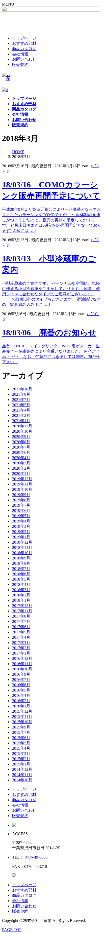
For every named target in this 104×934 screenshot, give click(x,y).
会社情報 (20, 54)
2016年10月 (22, 669)
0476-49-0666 (36, 857)
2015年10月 (22, 722)
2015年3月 (21, 753)
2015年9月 (21, 727)
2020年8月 (21, 442)
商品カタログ (24, 49)
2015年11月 (22, 716)
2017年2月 (21, 648)
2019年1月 (21, 537)
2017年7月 (21, 621)
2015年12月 (22, 711)
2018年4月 (21, 584)
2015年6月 (21, 738)
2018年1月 (21, 600)
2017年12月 (22, 605)
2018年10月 (22, 553)
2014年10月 (22, 780)
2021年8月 (21, 394)
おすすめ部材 (24, 43)
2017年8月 (21, 616)
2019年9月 (21, 495)
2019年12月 (22, 479)
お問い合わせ (24, 59)
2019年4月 (21, 521)
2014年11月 (22, 775)
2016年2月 (21, 701)
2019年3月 (21, 526)
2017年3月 (21, 642)
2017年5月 (21, 632)
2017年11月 (22, 611)
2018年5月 (21, 579)
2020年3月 (21, 463)
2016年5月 (21, 690)
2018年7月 (21, 568)
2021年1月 (21, 421)
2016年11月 (22, 664)
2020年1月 (21, 473)
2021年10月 (22, 389)
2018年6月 (21, 574)
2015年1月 (21, 764)
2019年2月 (21, 532)
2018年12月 (22, 542)
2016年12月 (22, 658)
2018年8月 (21, 563)
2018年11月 (22, 547)
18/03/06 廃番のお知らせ (49, 332)
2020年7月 (21, 447)
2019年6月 (21, 510)
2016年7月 (21, 679)
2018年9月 (21, 558)
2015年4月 (21, 748)
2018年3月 (21, 590)
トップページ (24, 38)
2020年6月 (21, 452)
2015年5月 (21, 743)
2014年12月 (22, 769)
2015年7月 (21, 732)
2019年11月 (22, 484)
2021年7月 (21, 399)
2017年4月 (21, 637)
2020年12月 (22, 426)
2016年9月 (21, 674)
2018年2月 (21, 595)
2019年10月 (22, 489)
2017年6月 (21, 627)
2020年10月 (22, 431)
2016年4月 (21, 695)
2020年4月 (21, 458)
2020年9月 (21, 436)
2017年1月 (21, 653)
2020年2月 (21, 468)
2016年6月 (21, 685)
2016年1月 (21, 706)
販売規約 (20, 64)
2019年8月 (21, 500)
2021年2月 (21, 415)
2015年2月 (21, 759)
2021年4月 (21, 410)
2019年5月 (21, 516)
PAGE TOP (11, 929)
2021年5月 (21, 405)
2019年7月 (21, 505)
